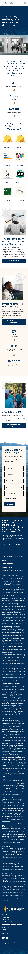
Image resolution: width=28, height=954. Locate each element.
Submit (9, 504)
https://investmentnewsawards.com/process (13, 620)
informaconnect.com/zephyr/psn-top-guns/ (13, 751)
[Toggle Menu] (25, 2)
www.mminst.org (6, 821)
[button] (5, 11)
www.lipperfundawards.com (9, 892)
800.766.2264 (5, 933)
